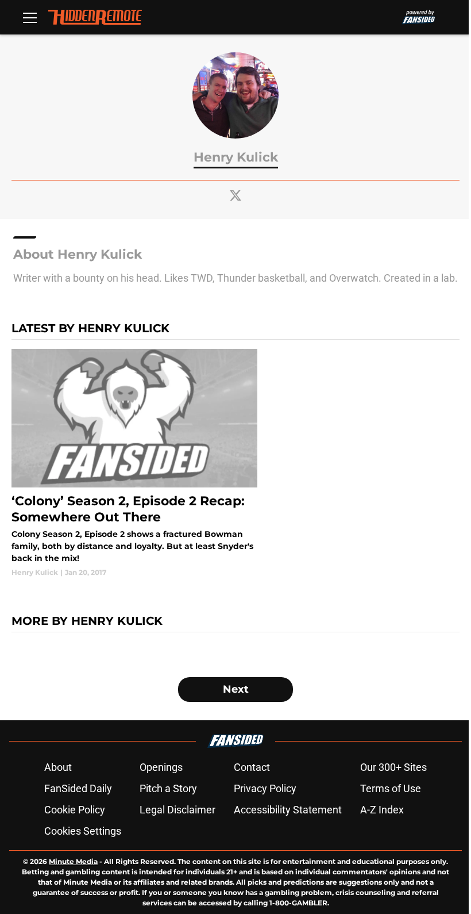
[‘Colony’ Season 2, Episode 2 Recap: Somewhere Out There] (134, 463)
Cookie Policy (74, 810)
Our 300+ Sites (393, 767)
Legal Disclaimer (177, 810)
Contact (252, 767)
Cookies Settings (82, 831)
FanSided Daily (78, 788)
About (58, 767)
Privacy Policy (265, 788)
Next (236, 689)
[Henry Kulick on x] (235, 195)
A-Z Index (382, 810)
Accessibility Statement (288, 810)
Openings (161, 767)
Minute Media (73, 861)
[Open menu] (30, 17)
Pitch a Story (168, 788)
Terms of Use (390, 788)
